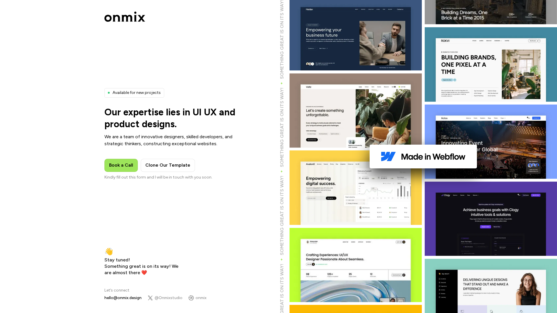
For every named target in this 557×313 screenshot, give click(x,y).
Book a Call (121, 165)
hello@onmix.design (123, 297)
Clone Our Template (167, 165)
